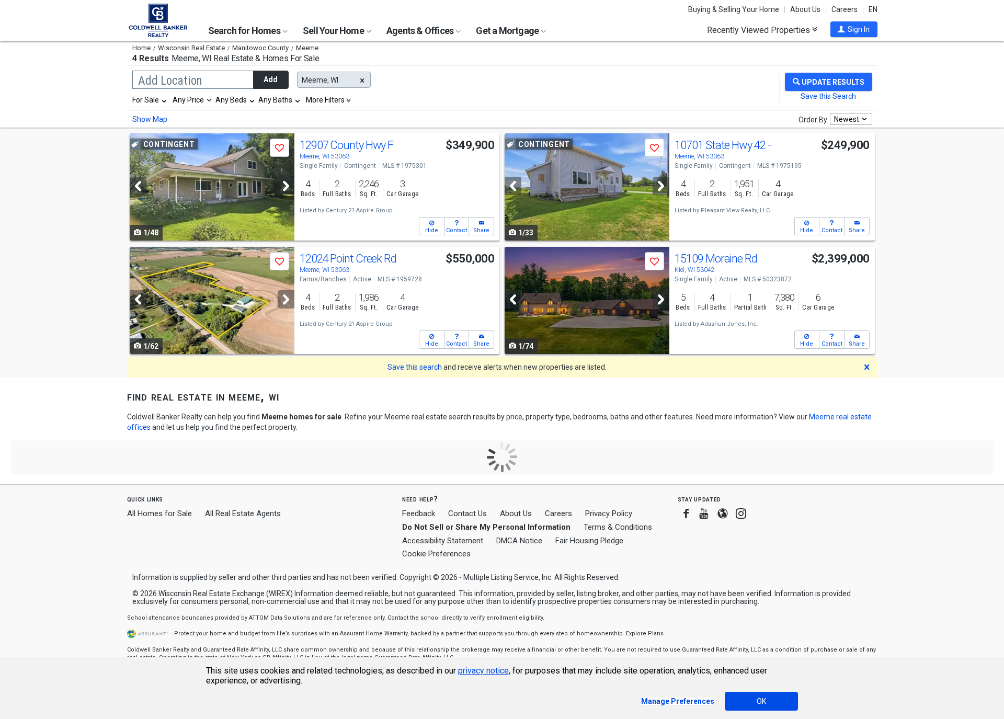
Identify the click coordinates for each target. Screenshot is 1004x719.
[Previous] (138, 186)
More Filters (325, 100)
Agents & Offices (420, 30)
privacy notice (483, 671)
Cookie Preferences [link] (436, 553)
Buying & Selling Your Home (733, 9)
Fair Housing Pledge (589, 540)
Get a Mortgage (508, 30)
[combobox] (150, 100)
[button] (853, 29)
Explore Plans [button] (645, 633)
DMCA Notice (519, 540)
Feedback (418, 514)
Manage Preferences (677, 701)
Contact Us (467, 513)
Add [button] (271, 79)
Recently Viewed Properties (759, 30)
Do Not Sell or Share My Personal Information (486, 527)
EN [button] (873, 9)
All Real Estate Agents (243, 513)
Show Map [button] (149, 119)
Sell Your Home (334, 30)
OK (761, 701)
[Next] (286, 186)
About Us (805, 9)
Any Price (188, 100)
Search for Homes (245, 30)
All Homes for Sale (159, 513)
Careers (844, 9)
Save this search (414, 367)
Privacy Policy (608, 513)
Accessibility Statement (442, 540)
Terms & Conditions (618, 527)
